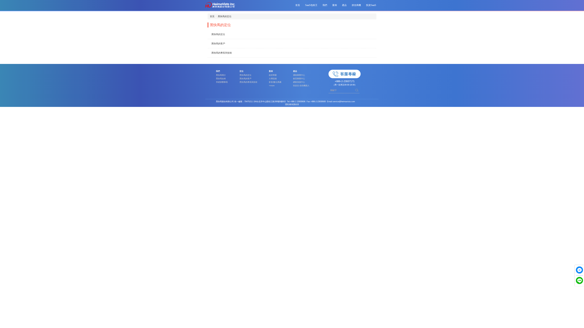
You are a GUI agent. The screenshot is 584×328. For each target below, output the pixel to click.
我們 (325, 5)
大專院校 (273, 78)
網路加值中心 (299, 82)
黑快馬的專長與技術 (221, 52)
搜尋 (357, 90)
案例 (334, 5)
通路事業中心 (299, 75)
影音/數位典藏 (275, 82)
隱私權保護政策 (292, 104)
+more (272, 85)
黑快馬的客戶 (218, 43)
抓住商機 (356, 5)
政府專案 (273, 75)
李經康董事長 (222, 82)
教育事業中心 (299, 78)
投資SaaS (371, 5)
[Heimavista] (220, 4)
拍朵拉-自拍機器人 (301, 85)
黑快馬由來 (221, 78)
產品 (344, 5)
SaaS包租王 (311, 5)
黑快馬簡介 (221, 75)
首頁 (297, 5)
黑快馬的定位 (224, 16)
